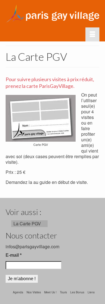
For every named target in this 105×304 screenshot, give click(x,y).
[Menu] (92, 34)
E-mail (14, 255)
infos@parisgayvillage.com (32, 246)
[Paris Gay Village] (52, 13)
